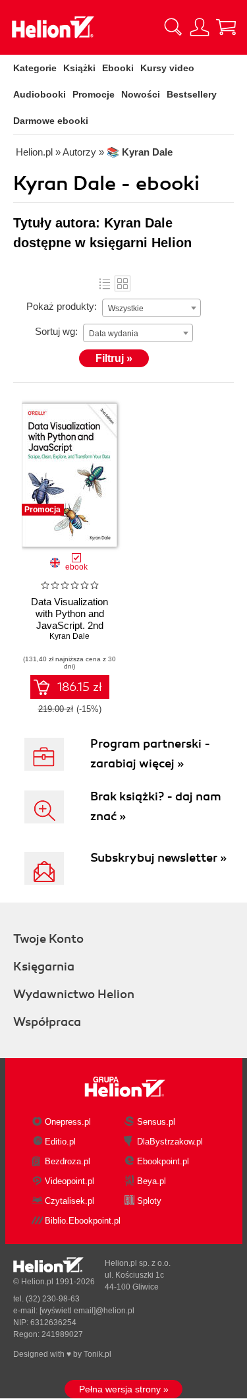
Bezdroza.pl (67, 1161)
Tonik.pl (97, 1354)
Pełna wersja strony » (124, 1389)
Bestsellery (192, 94)
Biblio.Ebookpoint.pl (83, 1221)
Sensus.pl (156, 1122)
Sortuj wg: (56, 331)
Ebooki (118, 68)
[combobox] (151, 308)
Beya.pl (151, 1181)
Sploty (149, 1201)
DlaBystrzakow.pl (170, 1141)
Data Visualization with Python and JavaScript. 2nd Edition (69, 619)
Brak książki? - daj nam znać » (155, 806)
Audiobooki (39, 94)
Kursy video (167, 68)
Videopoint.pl (69, 1181)
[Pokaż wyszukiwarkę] (173, 27)
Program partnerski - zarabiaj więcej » (150, 753)
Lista (105, 283)
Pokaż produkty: (61, 306)
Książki (79, 68)
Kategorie (35, 68)
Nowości (140, 94)
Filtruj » (114, 358)
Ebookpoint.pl (163, 1161)
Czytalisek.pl (69, 1201)
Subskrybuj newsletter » (158, 857)
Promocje (93, 94)
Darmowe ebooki (50, 120)
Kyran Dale (69, 636)
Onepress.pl (68, 1122)
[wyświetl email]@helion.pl (87, 1310)
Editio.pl (60, 1141)
